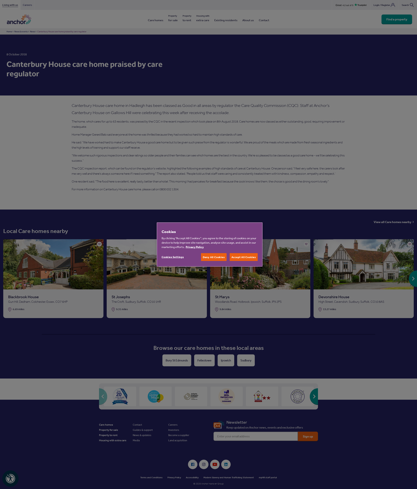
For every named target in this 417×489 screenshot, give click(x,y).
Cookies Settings (173, 257)
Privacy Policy (195, 247)
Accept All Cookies (243, 257)
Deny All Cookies (214, 257)
